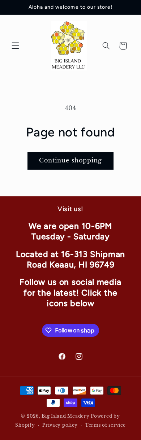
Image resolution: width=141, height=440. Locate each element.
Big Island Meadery (65, 416)
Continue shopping (70, 160)
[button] (15, 46)
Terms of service (105, 425)
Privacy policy (59, 425)
